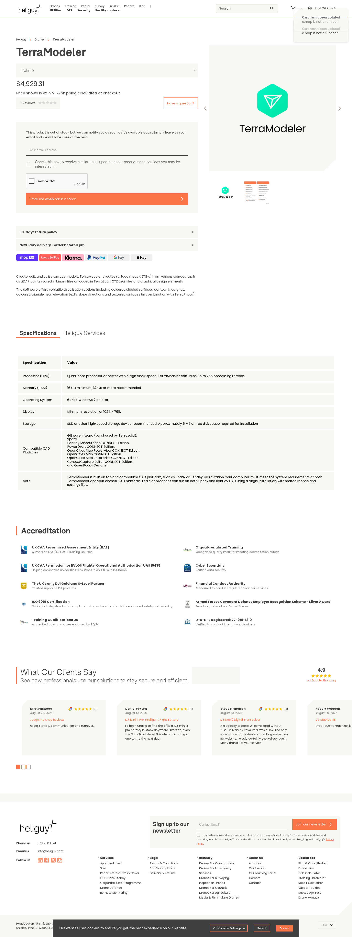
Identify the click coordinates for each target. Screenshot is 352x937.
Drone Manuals (309, 897)
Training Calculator (312, 878)
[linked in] (40, 860)
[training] (310, 8)
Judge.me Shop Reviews (47, 720)
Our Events (256, 868)
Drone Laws (306, 868)
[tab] (38, 333)
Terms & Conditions (164, 863)
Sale (103, 868)
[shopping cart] (293, 8)
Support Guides (309, 888)
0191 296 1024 (325, 8)
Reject (261, 928)
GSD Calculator (309, 873)
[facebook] (46, 860)
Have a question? (180, 103)
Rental (85, 6)
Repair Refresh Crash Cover (119, 873)
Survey (99, 6)
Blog (142, 6)
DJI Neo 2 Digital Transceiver (240, 720)
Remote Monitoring (114, 893)
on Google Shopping (321, 680)
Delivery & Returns (163, 873)
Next (340, 108)
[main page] (29, 8)
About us (255, 863)
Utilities (56, 10)
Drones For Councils (213, 888)
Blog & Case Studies (312, 863)
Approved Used (111, 863)
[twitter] (53, 860)
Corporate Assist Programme (121, 883)
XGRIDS (114, 6)
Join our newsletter (311, 824)
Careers (254, 878)
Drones (55, 6)
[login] (301, 8)
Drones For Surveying (214, 878)
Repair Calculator (310, 883)
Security (83, 10)
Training (70, 6)
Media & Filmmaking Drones (219, 897)
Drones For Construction (216, 863)
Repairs (129, 6)
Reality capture (107, 10)
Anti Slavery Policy (162, 868)
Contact (255, 883)
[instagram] (59, 860)
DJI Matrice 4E (326, 720)
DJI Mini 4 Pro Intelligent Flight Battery (151, 720)
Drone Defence (111, 888)
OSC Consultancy (112, 878)
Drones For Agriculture (215, 893)
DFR (69, 10)
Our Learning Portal (262, 873)
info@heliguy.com (51, 851)
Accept (284, 928)
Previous (205, 108)
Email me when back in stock (53, 199)
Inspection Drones (212, 883)
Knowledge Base (309, 893)
